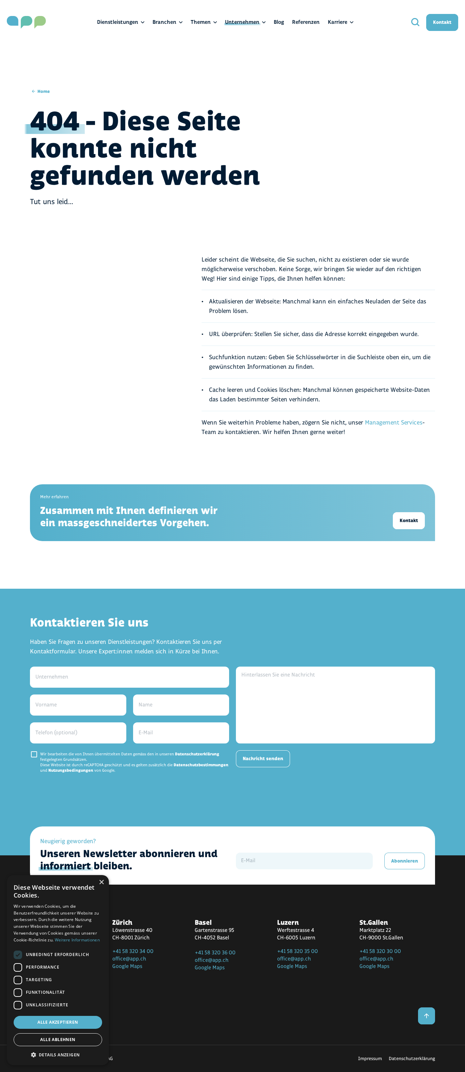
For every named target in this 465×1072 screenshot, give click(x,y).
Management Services (393, 422)
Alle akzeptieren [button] (57, 1022)
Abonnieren (404, 861)
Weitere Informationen (77, 940)
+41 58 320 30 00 (380, 951)
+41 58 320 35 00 (297, 951)
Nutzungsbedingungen (70, 770)
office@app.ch (129, 959)
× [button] (101, 882)
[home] (26, 22)
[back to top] (426, 1015)
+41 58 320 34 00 (133, 951)
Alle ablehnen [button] (57, 1039)
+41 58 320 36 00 (215, 953)
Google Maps (127, 966)
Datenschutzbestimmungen (201, 765)
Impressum (370, 1058)
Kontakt (442, 22)
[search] (415, 22)
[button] (58, 1054)
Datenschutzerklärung (197, 754)
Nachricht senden (263, 758)
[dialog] (58, 970)
